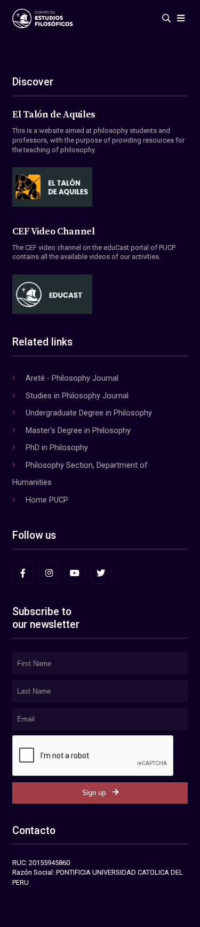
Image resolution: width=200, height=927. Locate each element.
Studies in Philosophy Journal (77, 395)
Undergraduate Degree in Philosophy (89, 413)
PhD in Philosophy (57, 447)
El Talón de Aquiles (53, 115)
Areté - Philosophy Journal (72, 378)
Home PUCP (47, 500)
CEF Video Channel (53, 232)
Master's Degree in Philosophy (78, 430)
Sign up (94, 793)
